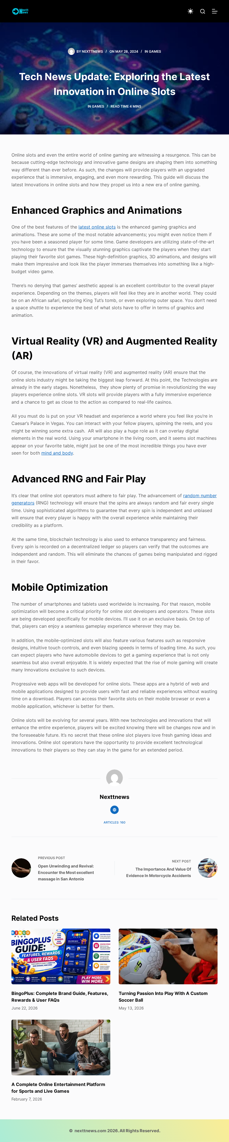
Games (155, 51)
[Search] (202, 11)
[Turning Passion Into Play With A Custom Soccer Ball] (168, 956)
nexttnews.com (90, 1130)
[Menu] (215, 11)
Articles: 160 (114, 822)
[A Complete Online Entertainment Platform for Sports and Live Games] (60, 1047)
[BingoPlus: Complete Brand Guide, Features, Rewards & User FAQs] (60, 956)
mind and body (57, 453)
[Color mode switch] (190, 11)
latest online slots (97, 227)
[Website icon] (114, 810)
